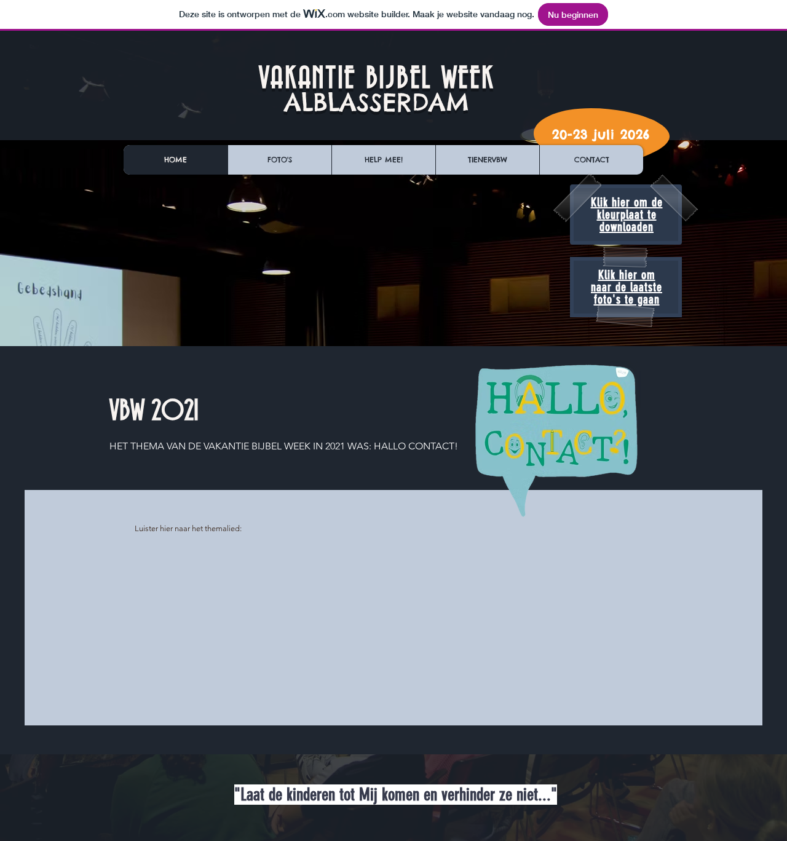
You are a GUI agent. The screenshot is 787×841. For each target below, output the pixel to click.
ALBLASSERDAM (377, 102)
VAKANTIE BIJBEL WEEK (377, 79)
